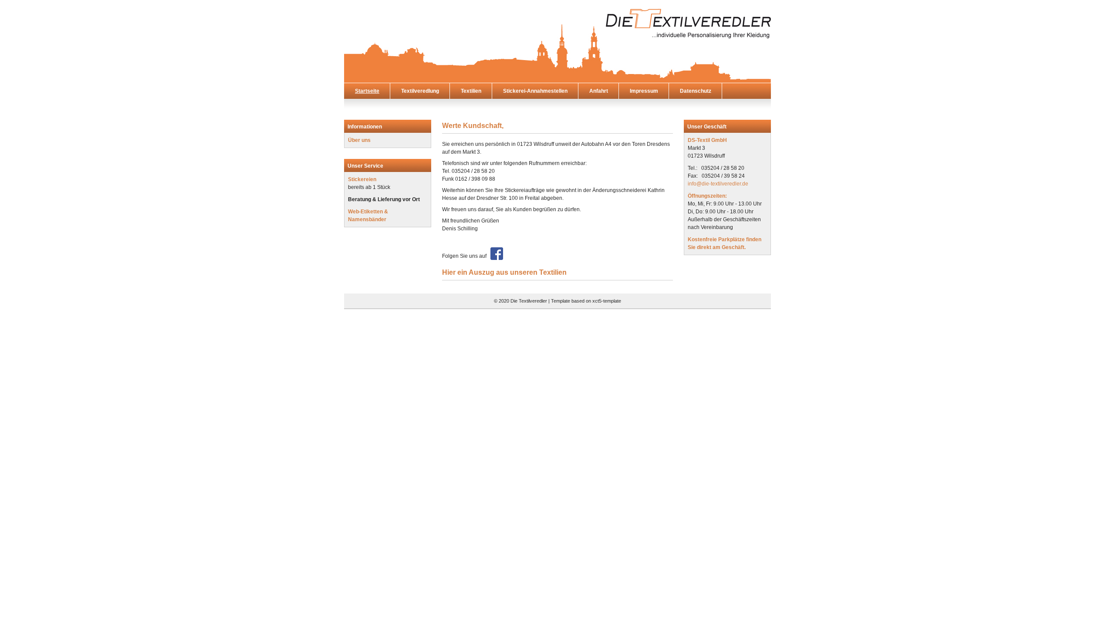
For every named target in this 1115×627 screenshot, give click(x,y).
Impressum (644, 91)
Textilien (471, 91)
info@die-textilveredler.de (718, 184)
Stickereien (362, 179)
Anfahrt (598, 91)
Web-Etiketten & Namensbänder (368, 215)
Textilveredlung (420, 91)
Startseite (367, 91)
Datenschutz (695, 91)
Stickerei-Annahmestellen (535, 91)
